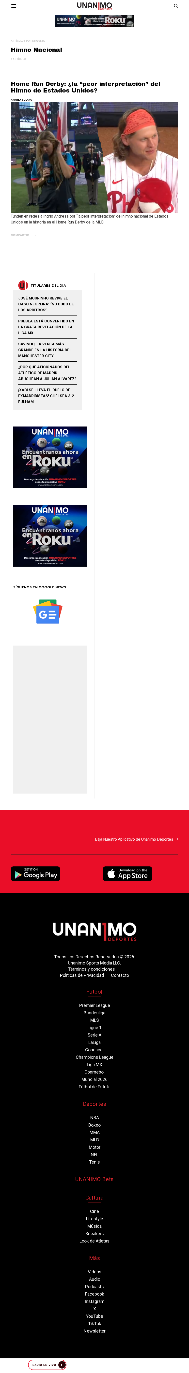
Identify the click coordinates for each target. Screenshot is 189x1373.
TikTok (94, 1323)
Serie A (94, 1035)
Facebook (94, 1294)
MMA (95, 1132)
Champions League (94, 1057)
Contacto (120, 975)
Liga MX (94, 1064)
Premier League (94, 1005)
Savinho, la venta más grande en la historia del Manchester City (45, 350)
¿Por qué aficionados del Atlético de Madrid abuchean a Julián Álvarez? (47, 373)
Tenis (94, 1162)
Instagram (95, 1301)
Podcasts (94, 1286)
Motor (94, 1147)
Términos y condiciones (91, 969)
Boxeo (94, 1125)
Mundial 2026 (94, 1079)
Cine (94, 1211)
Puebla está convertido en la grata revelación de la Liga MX (46, 327)
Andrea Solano (21, 99)
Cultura (94, 1198)
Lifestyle (94, 1218)
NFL (94, 1154)
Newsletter (95, 1331)
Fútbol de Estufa (94, 1086)
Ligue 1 (95, 1027)
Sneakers (94, 1233)
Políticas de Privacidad (82, 975)
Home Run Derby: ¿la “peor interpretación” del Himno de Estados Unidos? (85, 87)
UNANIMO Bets (94, 1179)
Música (94, 1226)
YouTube (94, 1316)
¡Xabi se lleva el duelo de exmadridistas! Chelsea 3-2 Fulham (46, 396)
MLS (94, 1020)
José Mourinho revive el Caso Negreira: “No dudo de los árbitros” (46, 304)
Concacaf (94, 1049)
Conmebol (94, 1072)
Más (94, 1258)
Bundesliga (94, 1012)
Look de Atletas (94, 1240)
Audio (94, 1279)
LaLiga (94, 1042)
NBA (94, 1117)
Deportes (94, 1104)
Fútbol (94, 992)
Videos (94, 1271)
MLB (94, 1139)
